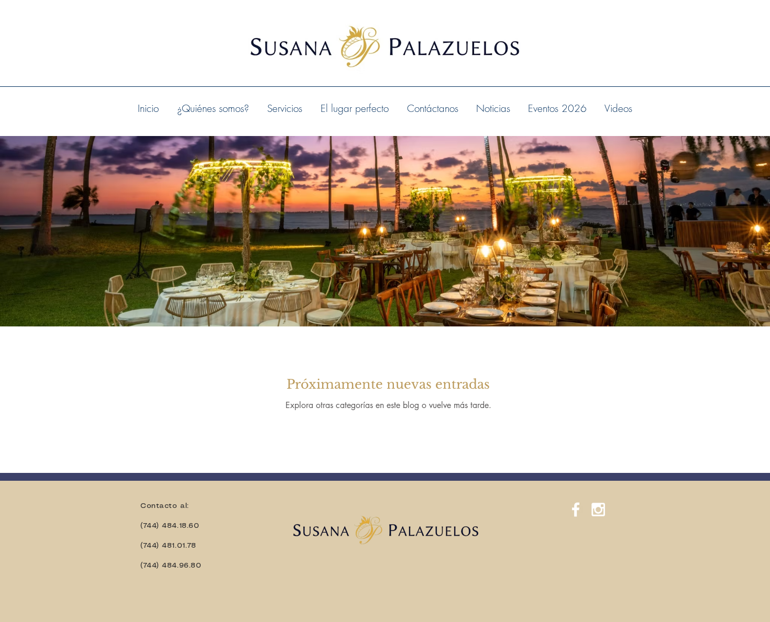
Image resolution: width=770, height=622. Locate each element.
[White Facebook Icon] (575, 509)
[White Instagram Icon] (598, 509)
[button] (284, 108)
